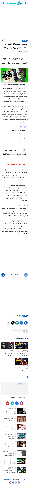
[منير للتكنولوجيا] (14, 3)
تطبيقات (25, 40)
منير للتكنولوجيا (7, 479)
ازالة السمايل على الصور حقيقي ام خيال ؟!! (10, 419)
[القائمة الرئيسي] (26, 3)
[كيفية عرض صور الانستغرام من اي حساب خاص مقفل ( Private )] (21, 411)
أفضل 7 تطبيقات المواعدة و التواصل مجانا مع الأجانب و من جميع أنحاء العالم (9, 445)
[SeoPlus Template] (24, 480)
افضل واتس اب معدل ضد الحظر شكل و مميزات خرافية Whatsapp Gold (9, 453)
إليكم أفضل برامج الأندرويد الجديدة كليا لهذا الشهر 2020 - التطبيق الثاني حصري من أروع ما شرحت (9, 462)
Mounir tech (22, 51)
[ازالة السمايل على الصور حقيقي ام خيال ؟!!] (21, 419)
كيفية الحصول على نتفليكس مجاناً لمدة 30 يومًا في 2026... (22, 369)
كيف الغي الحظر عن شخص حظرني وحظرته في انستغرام (9, 428)
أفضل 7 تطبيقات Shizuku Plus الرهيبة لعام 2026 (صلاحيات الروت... (21, 353)
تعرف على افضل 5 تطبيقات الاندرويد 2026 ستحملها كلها (8, 353)
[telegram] (12, 403)
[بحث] (2, 3)
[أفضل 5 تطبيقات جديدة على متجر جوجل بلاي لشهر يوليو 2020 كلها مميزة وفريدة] (21, 470)
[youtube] (7, 403)
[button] (21, 323)
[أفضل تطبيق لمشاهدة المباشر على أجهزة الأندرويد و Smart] (21, 436)
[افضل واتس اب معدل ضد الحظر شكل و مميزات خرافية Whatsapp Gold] (21, 453)
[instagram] (21, 403)
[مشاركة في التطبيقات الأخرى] (8, 323)
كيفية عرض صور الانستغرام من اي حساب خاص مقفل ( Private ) (10, 411)
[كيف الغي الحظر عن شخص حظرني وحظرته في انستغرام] (21, 427)
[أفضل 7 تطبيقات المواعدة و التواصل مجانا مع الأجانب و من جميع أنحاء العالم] (21, 444)
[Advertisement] (14, 24)
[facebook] (17, 403)
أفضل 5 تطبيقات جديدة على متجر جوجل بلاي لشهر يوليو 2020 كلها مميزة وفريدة (9, 471)
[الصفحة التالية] (3, 275)
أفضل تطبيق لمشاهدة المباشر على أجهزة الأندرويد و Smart (10, 436)
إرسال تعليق (22, 384)
